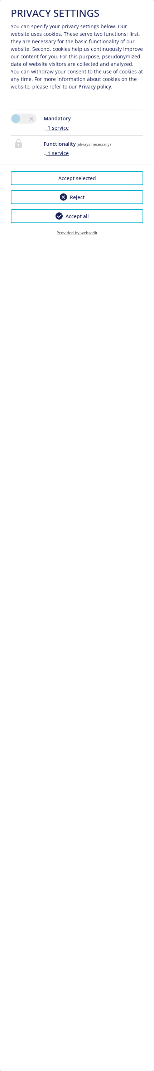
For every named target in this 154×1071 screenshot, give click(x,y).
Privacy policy (94, 86)
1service (56, 127)
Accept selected (77, 178)
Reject (77, 197)
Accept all (77, 216)
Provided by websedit (77, 232)
